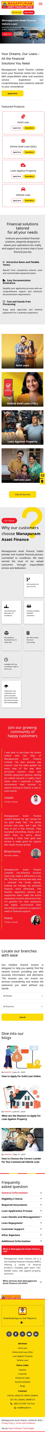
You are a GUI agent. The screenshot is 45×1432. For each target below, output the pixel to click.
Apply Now (7, 34)
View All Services (22, 494)
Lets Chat (18, 12)
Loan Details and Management (21, 1217)
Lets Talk (18, 34)
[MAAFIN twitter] (22, 1334)
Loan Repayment (12, 1223)
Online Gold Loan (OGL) (22, 1352)
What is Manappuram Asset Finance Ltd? (21, 1250)
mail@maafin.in (24, 1407)
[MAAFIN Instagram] (9, 1334)
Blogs (22, 1386)
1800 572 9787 (20, 1403)
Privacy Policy (8, 1423)
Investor (22, 1370)
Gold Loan (22, 1348)
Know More (29, 128)
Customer (22, 1374)
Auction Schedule (22, 1382)
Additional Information (16, 1241)
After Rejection (11, 1235)
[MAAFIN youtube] (29, 1334)
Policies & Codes (22, 1378)
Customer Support (13, 1229)
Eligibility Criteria (12, 1198)
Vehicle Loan (22, 1360)
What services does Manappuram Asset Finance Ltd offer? (20, 1282)
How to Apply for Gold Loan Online (21, 1076)
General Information (15, 1192)
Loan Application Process (17, 1210)
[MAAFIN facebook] (15, 1334)
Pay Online (28, 12)
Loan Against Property (22, 1356)
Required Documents (14, 1204)
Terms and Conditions (25, 1423)
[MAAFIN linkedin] (36, 1334)
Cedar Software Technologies (21, 1428)
